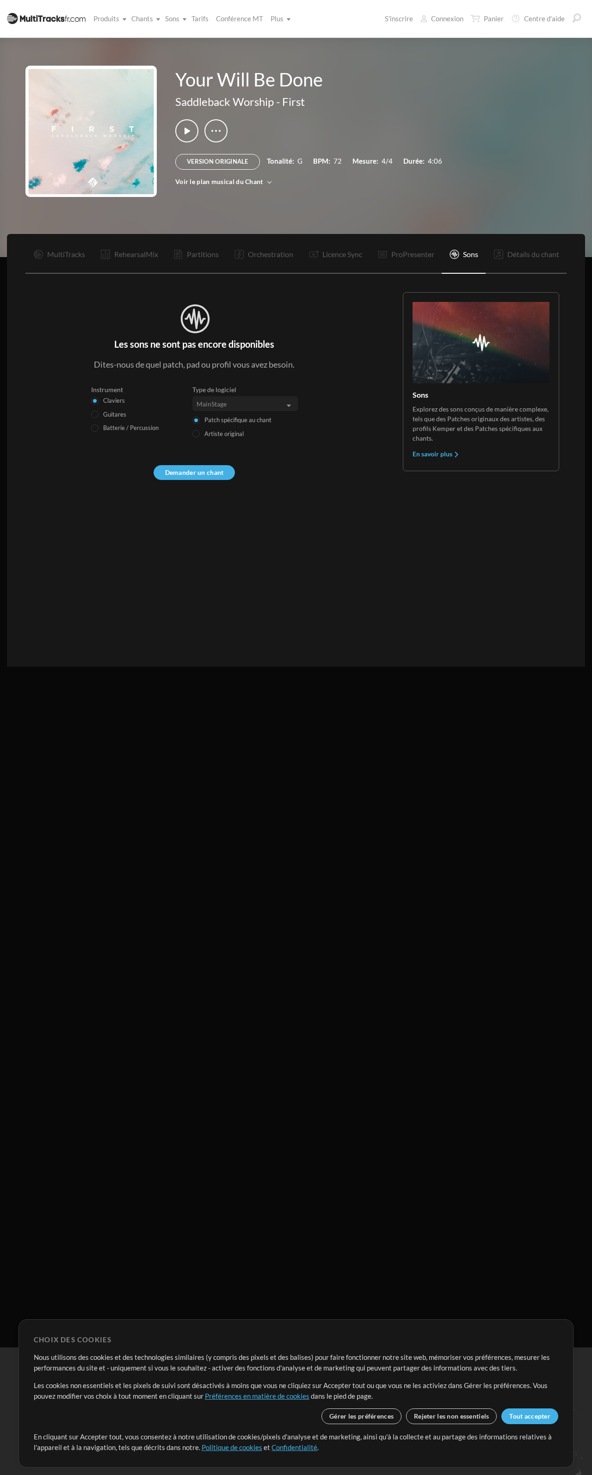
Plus (277, 18)
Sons (172, 18)
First (293, 101)
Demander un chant (194, 472)
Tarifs (200, 18)
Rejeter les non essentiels (451, 1416)
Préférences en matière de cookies (257, 1396)
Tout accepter (529, 1416)
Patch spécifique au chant (237, 420)
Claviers (114, 400)
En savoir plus (433, 454)
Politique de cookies (232, 1447)
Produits (106, 18)
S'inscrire (399, 18)
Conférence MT (239, 18)
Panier (494, 18)
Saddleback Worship (224, 101)
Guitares (114, 414)
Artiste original (224, 433)
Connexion (447, 18)
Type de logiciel (214, 389)
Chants (142, 18)
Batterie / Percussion (131, 427)
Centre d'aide (544, 18)
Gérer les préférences (361, 1416)
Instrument (107, 389)
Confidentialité (294, 1447)
